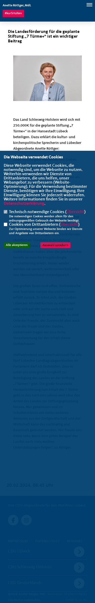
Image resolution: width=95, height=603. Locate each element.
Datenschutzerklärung (24, 204)
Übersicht (75, 212)
